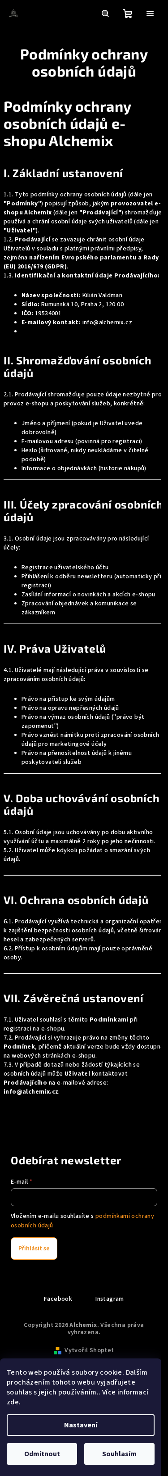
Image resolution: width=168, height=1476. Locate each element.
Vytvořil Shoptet (89, 1350)
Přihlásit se (34, 1248)
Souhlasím (119, 1454)
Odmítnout (42, 1454)
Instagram (109, 1298)
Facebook (58, 1298)
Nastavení (80, 1425)
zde (13, 1402)
